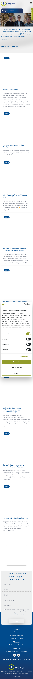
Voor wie (20, 638)
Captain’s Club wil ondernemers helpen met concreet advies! (14, 466)
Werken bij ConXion (8, 46)
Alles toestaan (16, 362)
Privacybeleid (26, 659)
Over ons (16, 632)
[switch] (28, 339)
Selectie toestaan (17, 367)
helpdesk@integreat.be (12, 673)
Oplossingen (13, 638)
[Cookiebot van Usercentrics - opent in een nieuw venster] (23, 304)
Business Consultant (10, 90)
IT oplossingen (12, 645)
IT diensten (21, 645)
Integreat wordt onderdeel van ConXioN (14, 146)
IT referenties (23, 651)
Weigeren (16, 373)
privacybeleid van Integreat (16, 614)
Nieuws (7, 58)
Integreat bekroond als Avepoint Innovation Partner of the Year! (14, 250)
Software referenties (12, 651)
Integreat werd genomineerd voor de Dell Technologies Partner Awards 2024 (16, 196)
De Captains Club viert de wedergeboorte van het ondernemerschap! (12, 410)
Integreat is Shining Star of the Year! (16, 518)
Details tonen (24, 356)
